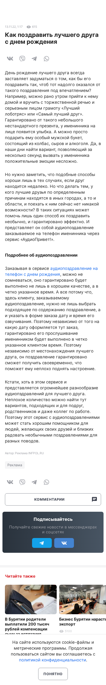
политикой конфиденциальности (52, 659)
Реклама (14, 465)
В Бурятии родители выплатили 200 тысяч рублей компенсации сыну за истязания (27, 626)
